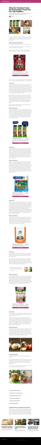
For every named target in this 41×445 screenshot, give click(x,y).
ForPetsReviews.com (6, 1)
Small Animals (20, 1)
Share (30, 16)
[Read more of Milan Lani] (10, 16)
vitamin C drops (17, 263)
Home (12, 1)
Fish (24, 1)
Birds (17, 1)
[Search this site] (38, 1)
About (15, 1)
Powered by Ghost (37, 439)
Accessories (27, 1)
